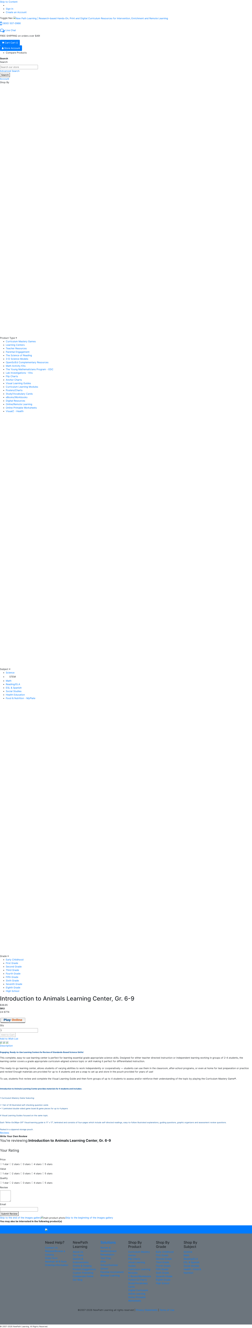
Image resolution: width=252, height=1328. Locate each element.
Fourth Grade (13, 973)
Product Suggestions (84, 1269)
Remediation (107, 1254)
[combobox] (19, 67)
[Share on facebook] (1, 1042)
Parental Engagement (17, 351)
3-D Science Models (17, 358)
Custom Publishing (83, 1272)
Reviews (4, 1132)
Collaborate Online (83, 1276)
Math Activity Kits (16, 365)
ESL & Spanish (14, 687)
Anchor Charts (14, 379)
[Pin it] (7, 1042)
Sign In (9, 8)
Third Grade (12, 970)
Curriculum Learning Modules (22, 386)
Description (6, 1045)
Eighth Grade (13, 987)
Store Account (12, 48)
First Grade (12, 963)
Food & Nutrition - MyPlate (20, 698)
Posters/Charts (14, 390)
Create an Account (16, 12)
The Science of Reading (19, 355)
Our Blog (77, 1279)
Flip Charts (12, 376)
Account (4, 78)
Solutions (108, 1242)
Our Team (78, 1255)
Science (10, 672)
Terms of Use (167, 1310)
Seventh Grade (14, 984)
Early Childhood (14, 959)
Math (8, 680)
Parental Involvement (112, 1272)
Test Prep (105, 1258)
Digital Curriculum (138, 1290)
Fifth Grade (12, 977)
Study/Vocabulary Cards (19, 393)
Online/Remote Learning (19, 404)
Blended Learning (110, 1275)
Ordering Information (56, 1265)
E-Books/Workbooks (139, 1276)
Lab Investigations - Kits (19, 372)
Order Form (51, 1258)
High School (12, 991)
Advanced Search (9, 70)
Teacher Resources (16, 348)
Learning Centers (15, 344)
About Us (78, 1251)
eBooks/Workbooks (16, 397)
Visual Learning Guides (18, 383)
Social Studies (13, 691)
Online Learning (136, 1293)
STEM (12, 676)
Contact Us (51, 1247)
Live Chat (10, 30)
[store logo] (90, 18)
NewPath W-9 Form (55, 1261)
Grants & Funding (82, 1265)
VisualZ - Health (14, 411)
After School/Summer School (109, 1265)
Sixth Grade (12, 980)
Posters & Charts (137, 1279)
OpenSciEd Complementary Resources (27, 362)
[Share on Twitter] (4, 1042)
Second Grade (14, 966)
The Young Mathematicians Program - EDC (29, 369)
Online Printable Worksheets (21, 407)
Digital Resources (15, 400)
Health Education (15, 694)
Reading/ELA (13, 684)
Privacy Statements (146, 1310)
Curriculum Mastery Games (21, 341)
